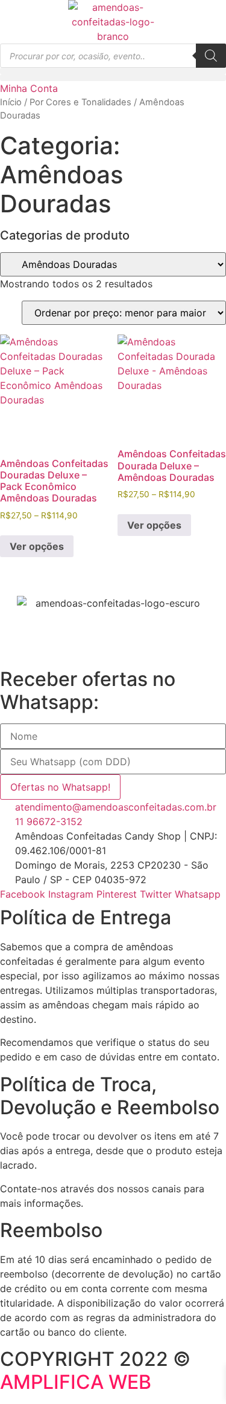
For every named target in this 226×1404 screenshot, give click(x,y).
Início (11, 102)
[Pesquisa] (211, 56)
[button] (113, 71)
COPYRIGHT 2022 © (95, 1370)
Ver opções (37, 546)
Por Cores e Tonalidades (80, 102)
